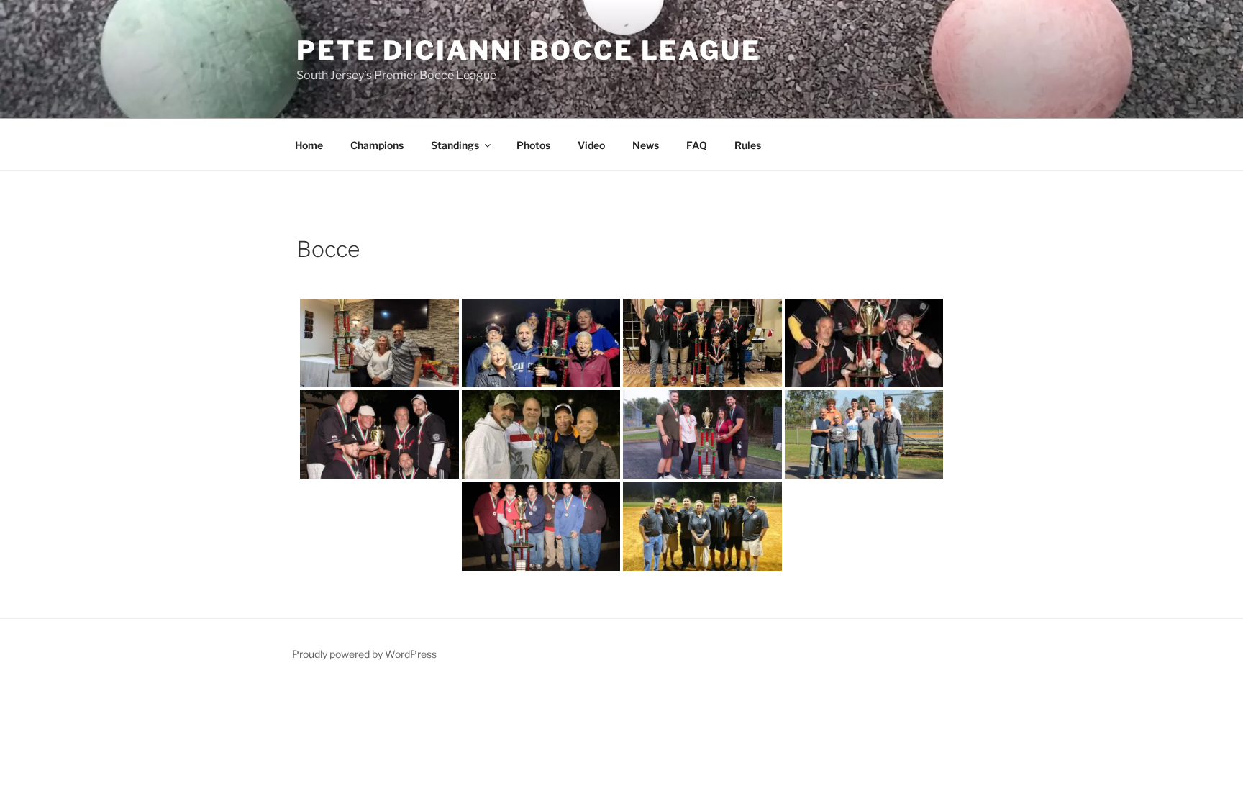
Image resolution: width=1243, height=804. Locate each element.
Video (591, 145)
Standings (455, 145)
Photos (533, 145)
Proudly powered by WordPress (364, 654)
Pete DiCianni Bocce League (528, 50)
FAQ (696, 145)
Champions (377, 145)
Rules (747, 145)
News (645, 145)
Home (309, 145)
